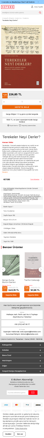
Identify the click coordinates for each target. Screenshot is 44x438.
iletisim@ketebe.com (29, 334)
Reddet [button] (8, 434)
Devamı (5, 172)
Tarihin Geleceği (32, 280)
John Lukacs (28, 285)
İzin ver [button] (20, 434)
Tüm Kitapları (34, 179)
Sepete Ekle (22, 107)
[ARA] (40, 12)
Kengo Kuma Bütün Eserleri (9, 281)
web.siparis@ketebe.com (30, 332)
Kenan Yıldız (7, 142)
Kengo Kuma (6, 285)
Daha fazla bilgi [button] (21, 429)
